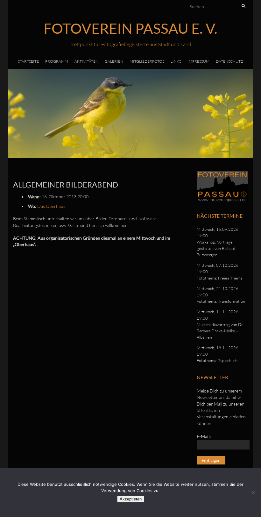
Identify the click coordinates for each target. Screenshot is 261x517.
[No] (253, 492)
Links (176, 61)
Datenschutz (229, 61)
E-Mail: (204, 436)
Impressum (198, 61)
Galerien (114, 61)
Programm (56, 61)
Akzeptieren (131, 499)
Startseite (28, 61)
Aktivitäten (86, 61)
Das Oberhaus (51, 206)
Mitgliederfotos (147, 61)
